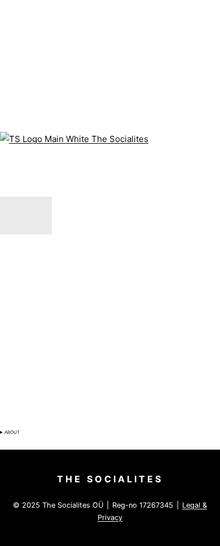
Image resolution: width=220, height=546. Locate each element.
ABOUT (12, 432)
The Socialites (110, 479)
